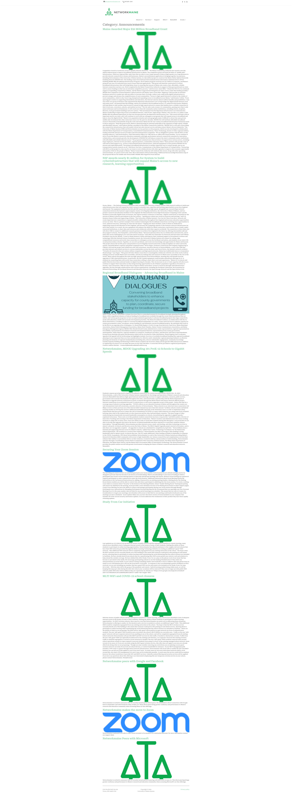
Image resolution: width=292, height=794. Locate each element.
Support (157, 20)
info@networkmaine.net (112, 1)
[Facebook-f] (182, 2)
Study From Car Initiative (119, 501)
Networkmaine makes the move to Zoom (128, 709)
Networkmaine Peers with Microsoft (126, 738)
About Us (139, 20)
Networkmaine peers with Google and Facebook (133, 661)
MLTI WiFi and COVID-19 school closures (128, 576)
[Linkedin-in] (187, 2)
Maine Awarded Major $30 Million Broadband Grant (135, 29)
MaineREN (173, 20)
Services (148, 20)
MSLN (165, 20)
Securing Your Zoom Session (121, 449)
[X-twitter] (185, 2)
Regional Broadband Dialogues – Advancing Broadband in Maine (143, 272)
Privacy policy (185, 789)
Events (182, 20)
